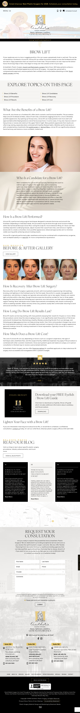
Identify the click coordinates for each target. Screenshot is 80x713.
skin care (17, 322)
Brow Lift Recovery (49, 97)
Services (21, 674)
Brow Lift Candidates (50, 93)
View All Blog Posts (13, 456)
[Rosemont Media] (40, 707)
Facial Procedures (39, 40)
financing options (38, 348)
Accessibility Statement (52, 701)
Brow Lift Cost (47, 100)
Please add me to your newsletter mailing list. (40, 600)
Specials (57, 674)
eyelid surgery (34, 127)
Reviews (64, 674)
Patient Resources (48, 674)
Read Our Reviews (40, 680)
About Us (14, 674)
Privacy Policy (23, 701)
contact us (16, 429)
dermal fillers (45, 127)
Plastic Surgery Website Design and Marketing (34, 704)
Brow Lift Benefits (10, 93)
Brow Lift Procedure (11, 97)
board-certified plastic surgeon (34, 67)
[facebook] (38, 638)
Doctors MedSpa (36, 674)
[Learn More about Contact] (41, 4)
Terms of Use (33, 701)
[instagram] (41, 638)
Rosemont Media (55, 704)
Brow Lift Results (10, 100)
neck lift (25, 237)
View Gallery (11, 254)
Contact (70, 674)
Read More (8, 497)
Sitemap (40, 701)
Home (30, 40)
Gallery (27, 674)
